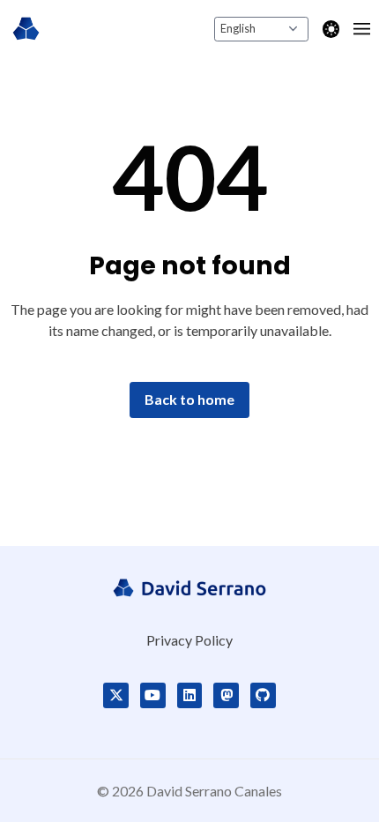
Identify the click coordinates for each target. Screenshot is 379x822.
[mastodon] (226, 695)
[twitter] (116, 695)
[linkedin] (190, 695)
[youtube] (153, 695)
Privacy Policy (189, 639)
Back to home (189, 399)
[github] (263, 695)
